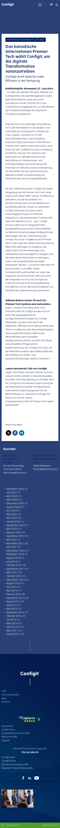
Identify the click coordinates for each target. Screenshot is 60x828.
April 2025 (12, 496)
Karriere (6, 701)
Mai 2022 (11, 539)
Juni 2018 (11, 561)
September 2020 (15, 550)
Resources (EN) (9, 736)
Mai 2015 (11, 605)
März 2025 (12, 499)
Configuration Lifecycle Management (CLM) (28, 95)
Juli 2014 (11, 619)
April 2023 (12, 528)
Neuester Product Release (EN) (17, 768)
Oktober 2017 (14, 565)
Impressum (7, 726)
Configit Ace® (8, 757)
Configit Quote (9, 760)
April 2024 (12, 517)
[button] (40, 5)
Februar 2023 (13, 532)
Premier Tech (12, 124)
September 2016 (15, 579)
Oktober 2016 (14, 576)
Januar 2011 (13, 634)
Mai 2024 (11, 514)
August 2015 (13, 601)
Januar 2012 (13, 626)
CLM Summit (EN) (10, 694)
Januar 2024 (13, 521)
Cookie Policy (8, 729)
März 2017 (12, 572)
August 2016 (13, 583)
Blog (4, 698)
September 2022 (15, 536)
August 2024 (13, 507)
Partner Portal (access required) (30, 748)
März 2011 (12, 630)
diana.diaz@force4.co (15, 472)
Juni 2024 (11, 510)
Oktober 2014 (14, 616)
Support (6, 740)
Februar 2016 (13, 594)
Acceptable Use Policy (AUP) (16, 733)
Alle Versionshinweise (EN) (15, 764)
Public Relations (41, 465)
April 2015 (12, 608)
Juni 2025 (11, 492)
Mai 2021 (11, 547)
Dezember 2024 (15, 503)
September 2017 (15, 568)
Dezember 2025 (15, 488)
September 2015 (15, 597)
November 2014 (15, 612)
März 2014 (12, 623)
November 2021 (15, 543)
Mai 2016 (11, 587)
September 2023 (15, 525)
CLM (4, 691)
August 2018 (13, 557)
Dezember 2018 (15, 554)
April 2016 (12, 590)
